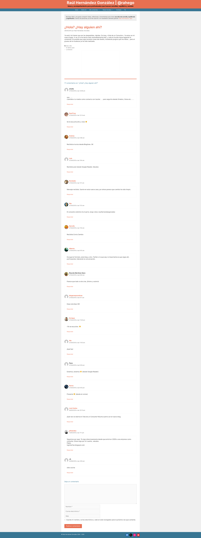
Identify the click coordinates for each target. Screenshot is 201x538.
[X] (130, 535)
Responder (70, 104)
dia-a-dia (69, 46)
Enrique (72, 318)
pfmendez (72, 431)
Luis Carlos (73, 408)
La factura (69, 49)
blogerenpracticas (75, 295)
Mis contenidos (93, 10)
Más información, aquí (125, 18)
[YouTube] (138, 535)
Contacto (118, 10)
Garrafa (72, 226)
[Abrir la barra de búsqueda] (125, 9)
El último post (70, 47)
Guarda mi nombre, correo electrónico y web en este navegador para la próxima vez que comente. (101, 520)
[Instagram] (134, 535)
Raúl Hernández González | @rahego (100, 2)
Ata (70, 203)
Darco (71, 386)
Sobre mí (83, 10)
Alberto (72, 248)
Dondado (72, 181)
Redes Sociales (107, 10)
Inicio (76, 10)
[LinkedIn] (127, 535)
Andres (71, 136)
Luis (70, 158)
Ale (70, 340)
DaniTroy (72, 113)
